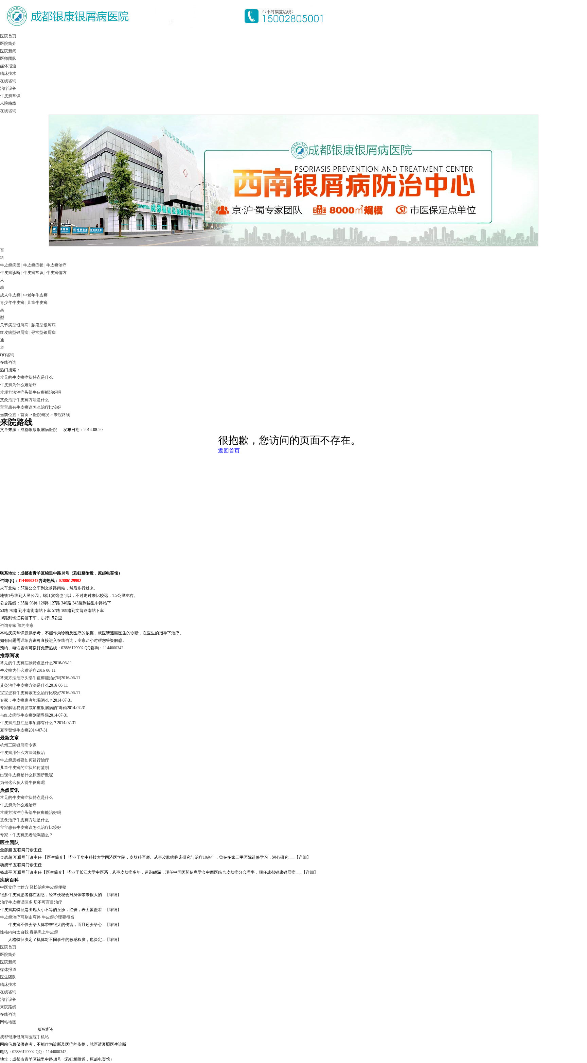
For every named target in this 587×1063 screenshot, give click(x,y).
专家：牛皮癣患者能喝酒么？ (26, 700)
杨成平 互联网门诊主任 (21, 864)
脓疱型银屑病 (43, 325)
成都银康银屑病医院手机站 (24, 1036)
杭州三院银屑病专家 (18, 745)
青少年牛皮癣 (12, 302)
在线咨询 (8, 81)
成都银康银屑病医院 (38, 429)
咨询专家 (8, 625)
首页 (24, 414)
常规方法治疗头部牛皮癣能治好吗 (30, 392)
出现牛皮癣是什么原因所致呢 (26, 775)
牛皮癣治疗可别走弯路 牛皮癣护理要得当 (37, 917)
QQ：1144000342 (51, 1051)
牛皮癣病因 (10, 265)
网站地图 (8, 1021)
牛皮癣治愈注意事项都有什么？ (28, 722)
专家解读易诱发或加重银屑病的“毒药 (33, 707)
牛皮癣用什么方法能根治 (22, 752)
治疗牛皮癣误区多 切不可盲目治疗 (31, 902)
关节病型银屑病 (14, 325)
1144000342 (113, 648)
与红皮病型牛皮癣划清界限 (24, 715)
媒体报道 (8, 66)
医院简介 (8, 43)
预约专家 (25, 625)
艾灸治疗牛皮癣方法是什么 (24, 399)
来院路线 (8, 103)
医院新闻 (8, 51)
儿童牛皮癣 (37, 302)
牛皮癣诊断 (10, 272)
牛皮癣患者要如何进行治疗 (24, 760)
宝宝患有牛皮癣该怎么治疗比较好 (30, 407)
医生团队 (9, 842)
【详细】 (303, 857)
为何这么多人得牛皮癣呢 (22, 782)
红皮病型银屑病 (14, 332)
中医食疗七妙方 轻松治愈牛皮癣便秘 (33, 887)
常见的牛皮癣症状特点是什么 (26, 377)
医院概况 (41, 414)
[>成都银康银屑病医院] (166, 31)
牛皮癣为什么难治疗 (18, 384)
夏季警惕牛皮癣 (14, 730)
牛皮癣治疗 (56, 265)
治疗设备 (8, 88)
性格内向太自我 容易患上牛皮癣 (29, 932)
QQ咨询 (7, 355)
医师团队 (8, 58)
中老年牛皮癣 (35, 295)
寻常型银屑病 (43, 332)
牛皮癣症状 (33, 265)
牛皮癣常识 (10, 95)
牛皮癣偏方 (56, 272)
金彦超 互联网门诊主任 (21, 849)
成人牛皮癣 (10, 295)
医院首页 (8, 36)
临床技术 (8, 73)
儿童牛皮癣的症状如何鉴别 (24, 767)
